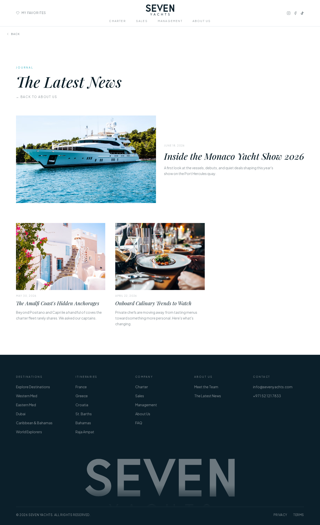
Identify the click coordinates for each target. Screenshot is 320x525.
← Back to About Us (36, 97)
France (81, 386)
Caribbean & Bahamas (34, 422)
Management (146, 404)
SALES (142, 20)
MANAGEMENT (170, 20)
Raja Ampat (85, 432)
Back (15, 34)
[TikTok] (302, 13)
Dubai (21, 414)
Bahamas (83, 422)
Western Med (26, 396)
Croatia (82, 404)
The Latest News (207, 396)
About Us (142, 414)
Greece (82, 396)
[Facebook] (295, 13)
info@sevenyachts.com (272, 386)
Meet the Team (206, 386)
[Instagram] (288, 13)
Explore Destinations (33, 386)
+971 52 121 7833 (267, 396)
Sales (139, 396)
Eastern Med (26, 404)
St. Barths (84, 414)
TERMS (298, 515)
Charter (141, 386)
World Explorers (29, 432)
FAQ (138, 422)
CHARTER (117, 20)
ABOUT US (201, 20)
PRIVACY (280, 515)
